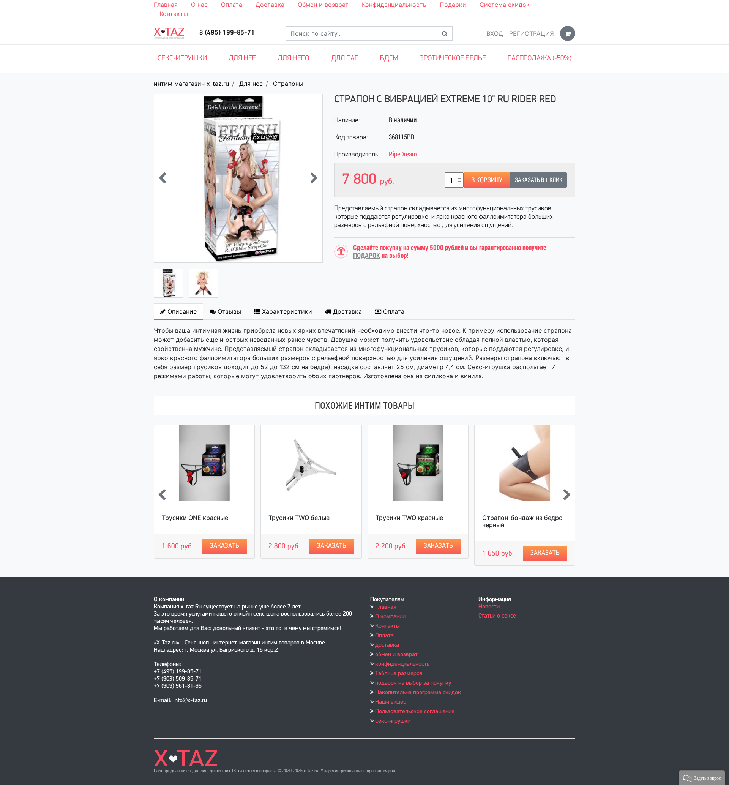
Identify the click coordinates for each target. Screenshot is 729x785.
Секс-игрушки (182, 58)
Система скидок (505, 4)
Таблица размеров (399, 674)
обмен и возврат (396, 655)
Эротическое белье (453, 58)
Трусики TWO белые (299, 517)
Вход (494, 33)
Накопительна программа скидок (418, 693)
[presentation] (162, 178)
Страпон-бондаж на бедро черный (522, 521)
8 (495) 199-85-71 (227, 33)
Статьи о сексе (497, 616)
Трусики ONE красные (195, 517)
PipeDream (403, 154)
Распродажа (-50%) (539, 58)
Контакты (173, 13)
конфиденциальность (402, 664)
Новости (489, 607)
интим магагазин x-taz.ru (191, 83)
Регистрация (531, 33)
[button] (702, 777)
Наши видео (390, 702)
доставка (387, 645)
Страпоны (288, 83)
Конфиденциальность (394, 4)
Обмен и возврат (323, 4)
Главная (166, 4)
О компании (390, 617)
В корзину (486, 180)
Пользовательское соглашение (414, 712)
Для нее (242, 58)
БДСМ (389, 58)
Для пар (344, 58)
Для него (293, 58)
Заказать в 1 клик (538, 179)
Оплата (231, 4)
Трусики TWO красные (409, 517)
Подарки (453, 4)
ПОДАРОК (366, 255)
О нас (199, 4)
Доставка (270, 4)
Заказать (224, 546)
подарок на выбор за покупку (413, 683)
